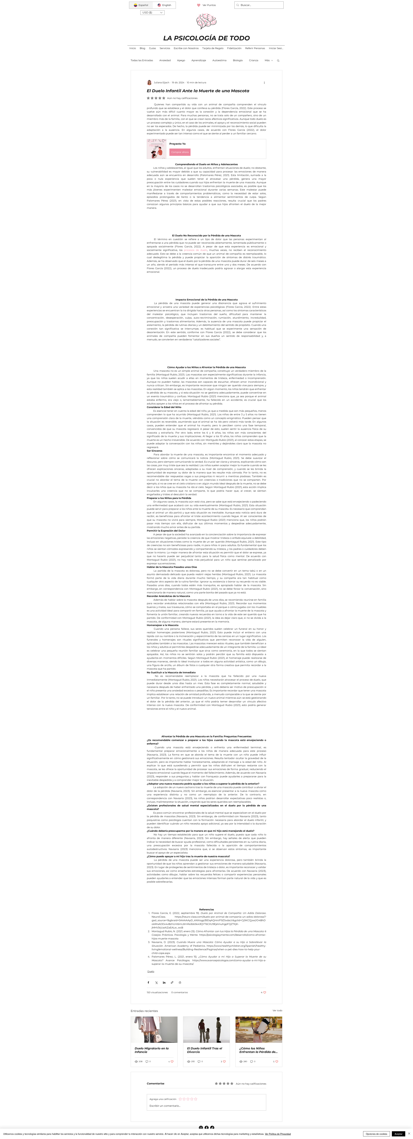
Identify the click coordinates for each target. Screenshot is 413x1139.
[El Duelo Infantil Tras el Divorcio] (206, 1030)
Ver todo (277, 1010)
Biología (238, 60)
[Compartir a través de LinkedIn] (164, 982)
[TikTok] (212, 1128)
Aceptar (399, 1133)
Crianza (253, 60)
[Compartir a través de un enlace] (172, 982)
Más (267, 60)
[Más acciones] (264, 82)
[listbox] (152, 12)
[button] (152, 12)
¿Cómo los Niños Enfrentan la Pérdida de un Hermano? (257, 1050)
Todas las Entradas (142, 60)
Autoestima (219, 60)
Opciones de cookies (376, 1133)
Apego (181, 60)
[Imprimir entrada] (179, 982)
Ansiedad (165, 60)
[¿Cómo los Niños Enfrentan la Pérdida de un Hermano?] (259, 1030)
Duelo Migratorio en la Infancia (152, 1050)
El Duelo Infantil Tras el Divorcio (204, 1050)
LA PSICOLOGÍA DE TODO (206, 38)
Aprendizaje (198, 60)
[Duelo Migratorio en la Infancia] (154, 1030)
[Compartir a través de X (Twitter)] (156, 982)
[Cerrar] (409, 1133)
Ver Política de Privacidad (278, 1133)
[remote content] (206, 221)
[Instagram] (201, 1128)
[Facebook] (207, 1128)
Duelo (150, 971)
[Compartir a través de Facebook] (148, 982)
